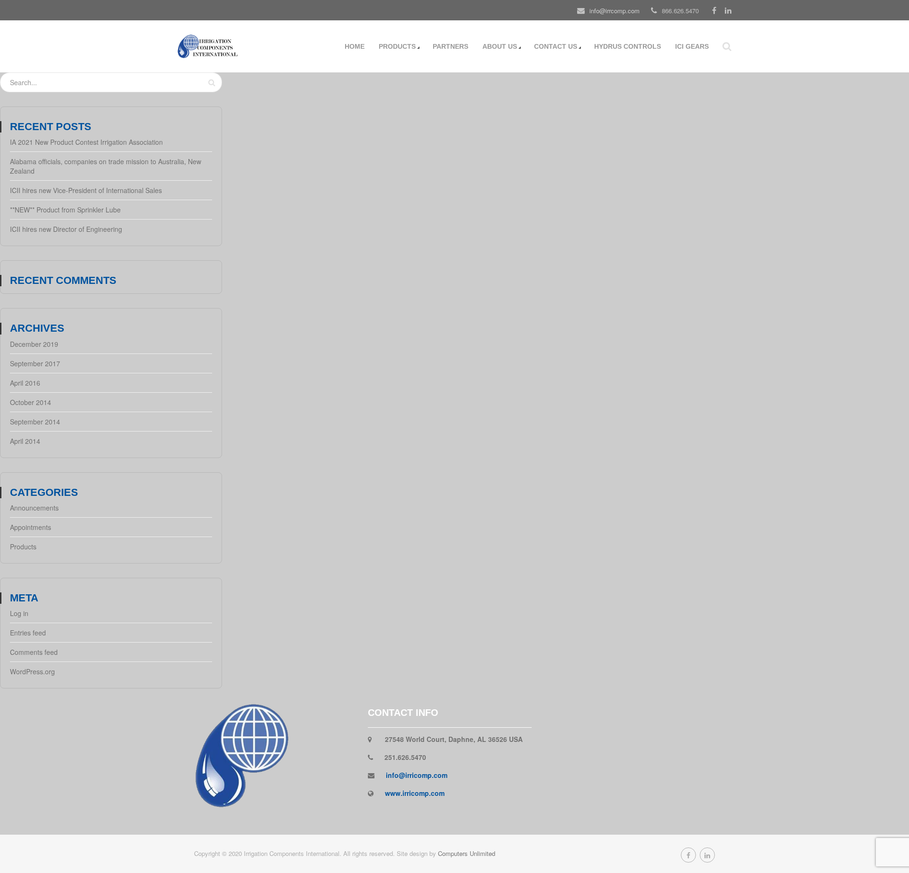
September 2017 (35, 363)
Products (397, 46)
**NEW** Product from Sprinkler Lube (65, 209)
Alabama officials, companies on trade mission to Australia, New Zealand (105, 166)
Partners (450, 46)
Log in (19, 613)
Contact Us (555, 46)
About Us (499, 46)
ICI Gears (692, 46)
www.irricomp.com (415, 793)
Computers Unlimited (466, 853)
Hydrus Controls (627, 46)
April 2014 (25, 441)
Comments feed (34, 652)
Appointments (30, 527)
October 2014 (30, 402)
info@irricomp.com (416, 775)
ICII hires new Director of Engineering (66, 229)
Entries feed (28, 632)
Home (355, 46)
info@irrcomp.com (614, 10)
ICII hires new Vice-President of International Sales (86, 190)
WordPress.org (32, 671)
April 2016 (25, 383)
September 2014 (35, 421)
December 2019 (34, 344)
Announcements (34, 507)
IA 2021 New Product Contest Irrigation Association (86, 142)
